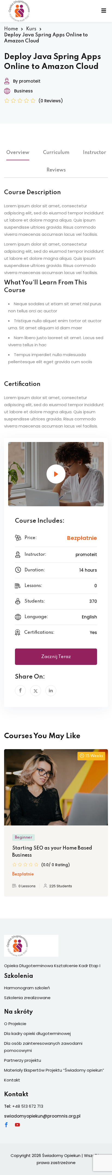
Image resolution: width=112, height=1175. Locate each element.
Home (11, 29)
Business (23, 91)
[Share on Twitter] (35, 690)
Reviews (56, 170)
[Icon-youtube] (17, 1125)
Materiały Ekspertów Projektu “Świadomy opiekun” (54, 1070)
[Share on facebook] (20, 690)
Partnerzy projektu (22, 1060)
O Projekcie (15, 1023)
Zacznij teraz (56, 657)
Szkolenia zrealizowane (27, 998)
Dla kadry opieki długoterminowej (37, 1033)
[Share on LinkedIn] (50, 690)
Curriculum (56, 152)
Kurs (31, 29)
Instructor (94, 152)
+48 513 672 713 (27, 1106)
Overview (17, 152)
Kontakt (12, 1080)
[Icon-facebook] (6, 1125)
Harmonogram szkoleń (27, 988)
